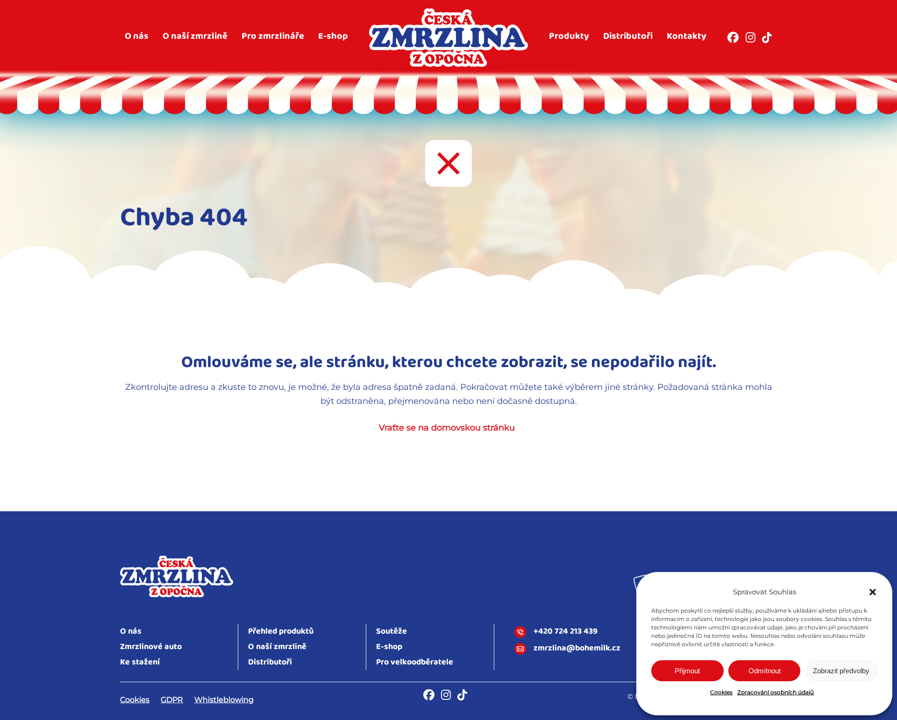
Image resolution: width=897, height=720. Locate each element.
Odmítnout (764, 671)
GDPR (172, 699)
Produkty (569, 36)
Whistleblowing (224, 699)
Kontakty (686, 36)
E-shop (333, 36)
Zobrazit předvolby (841, 671)
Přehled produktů (280, 631)
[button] (872, 592)
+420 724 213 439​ (566, 632)
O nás (137, 36)
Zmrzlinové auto (151, 647)
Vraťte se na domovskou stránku (447, 428)
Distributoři (628, 36)
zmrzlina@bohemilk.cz (577, 649)
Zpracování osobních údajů (775, 692)
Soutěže (391, 631)
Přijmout (687, 671)
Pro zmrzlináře (273, 36)
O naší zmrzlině (195, 36)
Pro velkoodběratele (414, 662)
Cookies (721, 692)
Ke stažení (140, 662)
